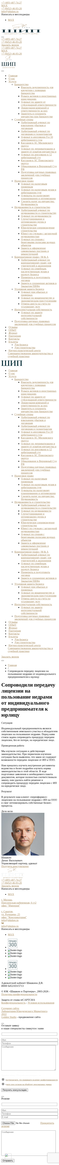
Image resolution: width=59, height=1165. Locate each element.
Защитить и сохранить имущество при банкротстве (37, 115)
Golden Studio (8, 1017)
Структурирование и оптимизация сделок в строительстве (33, 222)
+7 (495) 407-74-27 (11, 2)
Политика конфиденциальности (19, 994)
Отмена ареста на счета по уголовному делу (35, 305)
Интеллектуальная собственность (33, 309)
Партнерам (15, 336)
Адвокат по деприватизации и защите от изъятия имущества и (38, 150)
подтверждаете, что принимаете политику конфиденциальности (32, 1080)
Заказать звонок (10, 45)
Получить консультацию (15, 866)
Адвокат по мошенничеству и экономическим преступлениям (38, 299)
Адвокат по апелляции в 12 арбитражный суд (36, 156)
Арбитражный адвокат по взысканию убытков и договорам (35, 125)
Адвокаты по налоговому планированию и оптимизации (38, 197)
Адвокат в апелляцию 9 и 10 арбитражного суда (37, 138)
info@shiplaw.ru (10, 11)
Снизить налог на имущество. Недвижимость (38, 203)
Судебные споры (23, 119)
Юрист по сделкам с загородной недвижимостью (39, 235)
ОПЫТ (12, 330)
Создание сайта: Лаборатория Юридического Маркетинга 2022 (24, 1011)
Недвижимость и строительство (32, 207)
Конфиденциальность (13, 1002)
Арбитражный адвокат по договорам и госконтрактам (36, 132)
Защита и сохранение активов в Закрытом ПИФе (39, 285)
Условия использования (41, 1002)
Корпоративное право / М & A (31, 257)
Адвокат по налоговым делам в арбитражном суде (38, 191)
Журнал (13, 333)
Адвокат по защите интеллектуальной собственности (31, 315)
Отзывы (13, 327)
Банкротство (21, 84)
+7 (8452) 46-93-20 (11, 8)
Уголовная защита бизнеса (29, 289)
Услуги (12, 81)
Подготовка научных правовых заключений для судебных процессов (38, 175)
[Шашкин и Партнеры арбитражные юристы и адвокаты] (21, 33)
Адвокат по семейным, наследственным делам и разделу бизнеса (35, 271)
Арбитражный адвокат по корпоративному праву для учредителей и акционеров (36, 262)
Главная (13, 75)
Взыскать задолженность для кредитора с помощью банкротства (37, 90)
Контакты (14, 338)
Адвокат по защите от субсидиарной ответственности (38, 103)
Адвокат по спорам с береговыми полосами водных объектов (38, 242)
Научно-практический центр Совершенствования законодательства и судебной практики (30, 353)
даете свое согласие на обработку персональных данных (29, 1084)
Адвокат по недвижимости (36, 216)
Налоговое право (24, 181)
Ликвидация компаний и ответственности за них (35, 109)
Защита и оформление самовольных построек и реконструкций (35, 251)
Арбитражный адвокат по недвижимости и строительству (38, 211)
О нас (12, 78)
